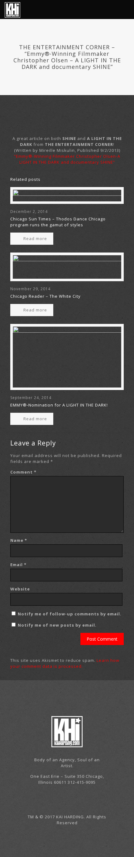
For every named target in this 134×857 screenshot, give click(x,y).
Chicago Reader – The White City (45, 296)
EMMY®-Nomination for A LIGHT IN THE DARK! (59, 405)
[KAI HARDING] (12, 9)
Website (20, 589)
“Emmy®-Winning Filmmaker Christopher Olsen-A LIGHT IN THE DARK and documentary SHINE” (67, 159)
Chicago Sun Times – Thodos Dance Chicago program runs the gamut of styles (58, 222)
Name (18, 540)
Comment (23, 472)
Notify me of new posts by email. (57, 625)
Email (18, 564)
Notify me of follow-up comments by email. (70, 614)
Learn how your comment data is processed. (64, 663)
